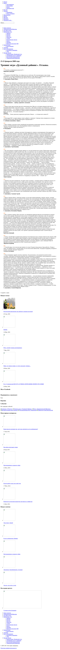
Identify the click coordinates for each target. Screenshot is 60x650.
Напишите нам (10, 8)
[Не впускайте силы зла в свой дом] (9, 481)
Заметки (8, 33)
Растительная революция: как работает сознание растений (18, 311)
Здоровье (6, 47)
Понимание (9, 12)
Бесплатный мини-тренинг (13, 56)
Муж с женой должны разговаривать (13, 347)
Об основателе (10, 4)
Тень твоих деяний (8, 522)
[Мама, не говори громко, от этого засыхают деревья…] (9, 363)
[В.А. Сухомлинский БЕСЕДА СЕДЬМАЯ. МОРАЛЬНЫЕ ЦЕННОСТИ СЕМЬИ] (9, 381)
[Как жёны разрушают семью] (9, 444)
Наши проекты (7, 27)
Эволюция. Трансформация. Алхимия (13, 569)
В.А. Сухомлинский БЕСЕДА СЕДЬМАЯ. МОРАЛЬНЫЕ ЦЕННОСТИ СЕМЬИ (24, 384)
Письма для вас (7, 52)
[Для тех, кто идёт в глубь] (9, 583)
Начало (5, 1)
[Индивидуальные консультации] (9, 410)
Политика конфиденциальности (9, 648)
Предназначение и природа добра (12, 465)
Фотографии (9, 5)
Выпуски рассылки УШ (12, 43)
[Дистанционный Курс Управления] (27, 410)
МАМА (5, 329)
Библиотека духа (8, 31)
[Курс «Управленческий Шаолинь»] (41, 409)
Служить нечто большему (10, 610)
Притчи (8, 35)
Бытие (5, 3)
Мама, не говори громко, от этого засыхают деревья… (17, 366)
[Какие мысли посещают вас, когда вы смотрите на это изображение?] (9, 426)
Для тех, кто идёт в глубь (10, 585)
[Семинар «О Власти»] (6, 409)
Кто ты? (5, 9)
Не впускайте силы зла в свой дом (12, 483)
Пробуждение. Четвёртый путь (14, 54)
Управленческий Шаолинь (10, 29)
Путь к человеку (10, 13)
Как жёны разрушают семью (11, 447)
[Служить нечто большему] (23, 608)
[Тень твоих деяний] (9, 520)
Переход (6, 11)
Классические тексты (11, 39)
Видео (8, 7)
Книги (8, 41)
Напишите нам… (8, 20)
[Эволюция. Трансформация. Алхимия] (9, 567)
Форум (5, 16)
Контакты (6, 19)
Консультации (9, 46)
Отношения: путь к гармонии (13, 55)
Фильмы (8, 42)
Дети (7, 51)
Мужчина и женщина (11, 50)
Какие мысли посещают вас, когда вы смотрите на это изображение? (21, 429)
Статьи (8, 38)
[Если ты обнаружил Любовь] (9, 536)
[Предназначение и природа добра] (9, 462)
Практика (8, 37)
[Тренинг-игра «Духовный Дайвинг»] (22, 409)
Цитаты (8, 34)
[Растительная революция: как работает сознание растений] (9, 309)
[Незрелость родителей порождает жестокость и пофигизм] (9, 499)
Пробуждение (7, 45)
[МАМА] (9, 327)
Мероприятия (7, 15)
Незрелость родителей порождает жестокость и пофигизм (18, 501)
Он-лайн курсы (7, 30)
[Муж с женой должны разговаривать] (9, 345)
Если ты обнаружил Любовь (11, 538)
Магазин (6, 17)
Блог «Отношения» (8, 49)
